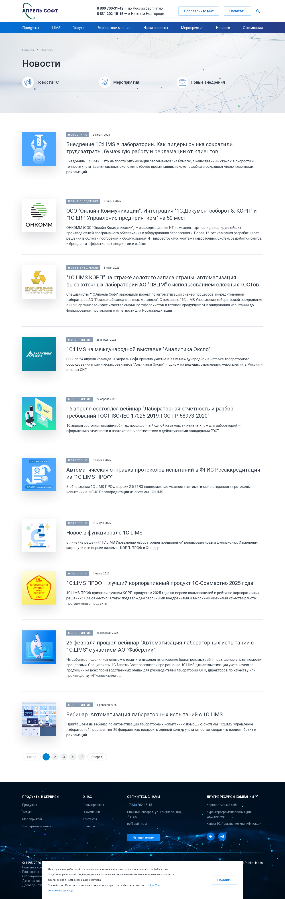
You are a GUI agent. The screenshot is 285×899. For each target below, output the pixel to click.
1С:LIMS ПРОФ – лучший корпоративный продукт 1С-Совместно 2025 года (159, 583)
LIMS (56, 28)
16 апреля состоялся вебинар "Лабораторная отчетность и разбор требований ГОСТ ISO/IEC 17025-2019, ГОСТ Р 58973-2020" (149, 412)
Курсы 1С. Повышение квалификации (234, 823)
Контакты (90, 819)
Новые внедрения (83, 201)
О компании (253, 28)
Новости (223, 28)
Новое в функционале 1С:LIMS (104, 533)
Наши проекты (155, 28)
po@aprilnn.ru (137, 823)
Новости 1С (77, 134)
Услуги (78, 28)
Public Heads (254, 863)
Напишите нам (143, 837)
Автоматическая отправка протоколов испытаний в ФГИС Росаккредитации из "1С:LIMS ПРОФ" (163, 473)
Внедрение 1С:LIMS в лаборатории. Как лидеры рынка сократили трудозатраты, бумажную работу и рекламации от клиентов (149, 148)
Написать (237, 11)
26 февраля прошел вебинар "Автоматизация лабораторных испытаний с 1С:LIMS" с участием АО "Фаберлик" (160, 646)
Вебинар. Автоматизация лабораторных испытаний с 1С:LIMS (144, 714)
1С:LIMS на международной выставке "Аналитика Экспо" (138, 349)
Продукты (30, 28)
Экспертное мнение (113, 28)
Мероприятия (192, 28)
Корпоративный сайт (222, 805)
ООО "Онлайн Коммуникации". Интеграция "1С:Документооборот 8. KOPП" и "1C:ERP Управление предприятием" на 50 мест (161, 214)
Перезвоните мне (199, 11)
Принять (224, 880)
